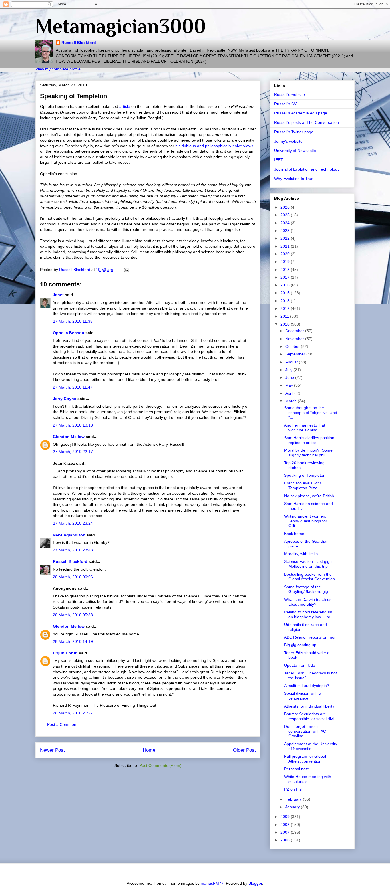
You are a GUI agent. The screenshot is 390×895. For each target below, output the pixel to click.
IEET (278, 159)
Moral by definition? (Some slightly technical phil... (308, 452)
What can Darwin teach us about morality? (307, 602)
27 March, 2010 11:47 (73, 387)
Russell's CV (285, 104)
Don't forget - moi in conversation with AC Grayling (305, 731)
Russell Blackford (78, 42)
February (294, 799)
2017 (285, 277)
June (290, 377)
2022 (285, 238)
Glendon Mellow (69, 436)
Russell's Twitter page (293, 132)
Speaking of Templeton (304, 475)
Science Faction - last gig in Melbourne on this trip (309, 564)
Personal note (296, 769)
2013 (285, 300)
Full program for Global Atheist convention (305, 758)
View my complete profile (58, 69)
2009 (285, 816)
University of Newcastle (295, 150)
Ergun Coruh (65, 653)
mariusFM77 (212, 883)
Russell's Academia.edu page (300, 113)
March (291, 401)
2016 (285, 285)
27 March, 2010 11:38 (73, 321)
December (295, 330)
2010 (285, 324)
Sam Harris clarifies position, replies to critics (309, 440)
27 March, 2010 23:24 (73, 523)
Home (149, 750)
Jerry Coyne (64, 398)
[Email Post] (126, 269)
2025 (285, 215)
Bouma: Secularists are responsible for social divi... (310, 716)
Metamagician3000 (120, 26)
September (295, 354)
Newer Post (52, 750)
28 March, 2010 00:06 (73, 577)
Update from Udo (299, 665)
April (289, 393)
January (293, 807)
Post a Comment (62, 724)
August (292, 362)
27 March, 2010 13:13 (73, 425)
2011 (285, 316)
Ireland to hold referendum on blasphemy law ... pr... (308, 614)
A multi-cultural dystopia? (306, 685)
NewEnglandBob (69, 535)
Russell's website (289, 94)
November (295, 338)
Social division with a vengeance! (302, 695)
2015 (285, 292)
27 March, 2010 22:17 (73, 451)
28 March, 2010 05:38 (73, 615)
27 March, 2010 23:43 (73, 550)
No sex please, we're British (309, 496)
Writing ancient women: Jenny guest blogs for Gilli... (305, 521)
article (124, 106)
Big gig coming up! (300, 645)
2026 (285, 207)
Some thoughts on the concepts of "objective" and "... (310, 412)
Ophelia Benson (68, 332)
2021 (285, 246)
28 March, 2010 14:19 (73, 641)
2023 (285, 230)
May (289, 385)
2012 (285, 308)
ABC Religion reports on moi (309, 637)
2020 (285, 254)
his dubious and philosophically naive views (214, 146)
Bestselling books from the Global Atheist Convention (309, 576)
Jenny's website (288, 141)
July (289, 369)
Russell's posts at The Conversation (306, 122)
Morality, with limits (301, 553)
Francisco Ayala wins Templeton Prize (303, 485)
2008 (285, 824)
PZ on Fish (294, 789)
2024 (285, 223)
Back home (294, 533)
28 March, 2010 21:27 (73, 713)
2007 (285, 832)
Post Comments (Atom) (160, 765)
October (293, 346)
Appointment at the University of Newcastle (310, 746)
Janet (58, 294)
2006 (285, 840)
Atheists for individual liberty (309, 706)
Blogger (255, 883)
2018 (285, 269)
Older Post (244, 750)
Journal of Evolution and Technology (306, 169)
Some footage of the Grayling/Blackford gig (306, 589)
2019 (285, 261)
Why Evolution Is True (293, 178)
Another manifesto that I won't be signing (305, 427)
